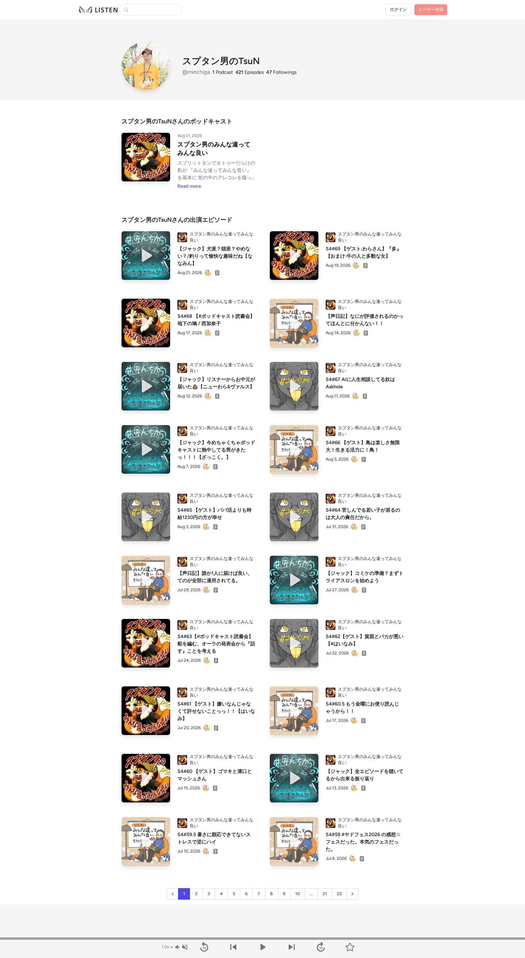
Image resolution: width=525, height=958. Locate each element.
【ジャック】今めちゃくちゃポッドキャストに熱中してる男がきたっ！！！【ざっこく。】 (216, 450)
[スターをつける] (350, 947)
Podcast (222, 72)
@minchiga (196, 72)
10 (297, 893)
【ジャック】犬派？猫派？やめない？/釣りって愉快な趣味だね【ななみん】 (214, 256)
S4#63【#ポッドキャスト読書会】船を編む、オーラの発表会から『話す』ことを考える (216, 644)
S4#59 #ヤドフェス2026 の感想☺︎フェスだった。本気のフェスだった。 (363, 842)
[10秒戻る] (204, 947)
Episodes (249, 72)
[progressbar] (262, 938)
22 (339, 893)
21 (325, 893)
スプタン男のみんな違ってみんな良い (213, 148)
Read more (189, 186)
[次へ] (291, 947)
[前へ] (233, 947)
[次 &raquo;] (352, 894)
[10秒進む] (320, 947)
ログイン (398, 9)
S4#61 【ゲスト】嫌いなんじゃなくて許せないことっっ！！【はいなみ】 (216, 711)
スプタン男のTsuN (221, 61)
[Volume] (181, 947)
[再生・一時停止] (262, 947)
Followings (281, 72)
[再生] (146, 255)
